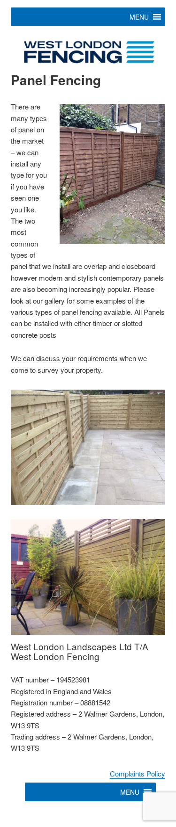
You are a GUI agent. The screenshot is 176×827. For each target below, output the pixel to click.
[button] (139, 16)
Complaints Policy (137, 773)
